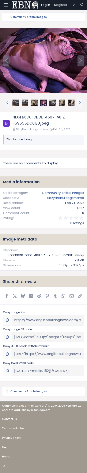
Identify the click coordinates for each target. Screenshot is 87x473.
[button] (7, 103)
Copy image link (14, 312)
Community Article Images (63, 193)
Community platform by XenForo (42, 406)
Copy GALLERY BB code (18, 363)
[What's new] (73, 4)
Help (5, 447)
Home (6, 457)
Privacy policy (11, 438)
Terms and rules (13, 428)
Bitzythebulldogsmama (32, 129)
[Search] (82, 4)
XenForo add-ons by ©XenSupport (26, 410)
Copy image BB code (17, 329)
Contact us (9, 419)
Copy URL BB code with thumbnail (25, 346)
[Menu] (5, 5)
